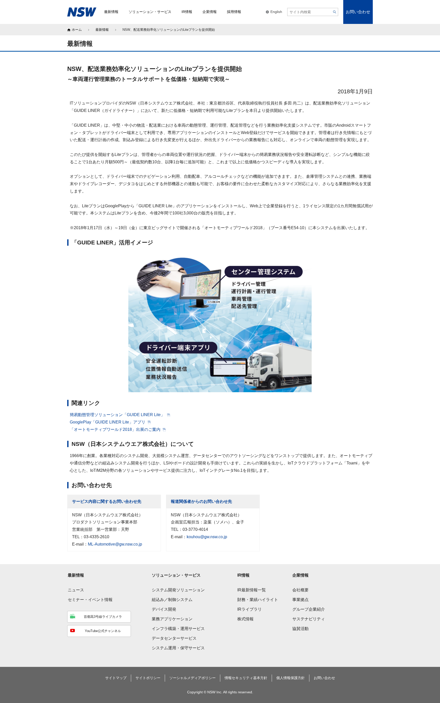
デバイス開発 (164, 609)
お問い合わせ (358, 12)
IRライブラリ (249, 609)
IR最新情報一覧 (251, 590)
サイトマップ (116, 678)
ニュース (76, 590)
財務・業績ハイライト (257, 599)
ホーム (77, 30)
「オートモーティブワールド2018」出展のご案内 (115, 429)
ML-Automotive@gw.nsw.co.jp (115, 544)
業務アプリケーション (172, 619)
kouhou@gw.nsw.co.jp (207, 537)
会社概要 (300, 590)
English (276, 12)
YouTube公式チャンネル (103, 631)
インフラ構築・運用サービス (178, 628)
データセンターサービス (174, 638)
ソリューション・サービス (176, 575)
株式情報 (245, 619)
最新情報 (102, 30)
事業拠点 (300, 599)
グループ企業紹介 (308, 609)
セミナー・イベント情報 (90, 599)
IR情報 (243, 575)
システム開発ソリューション (178, 590)
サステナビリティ (308, 619)
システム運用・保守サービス (178, 648)
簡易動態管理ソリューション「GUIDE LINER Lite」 (118, 415)
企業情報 (300, 575)
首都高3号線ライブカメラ (103, 617)
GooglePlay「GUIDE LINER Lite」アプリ (108, 422)
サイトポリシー (147, 678)
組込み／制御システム (172, 599)
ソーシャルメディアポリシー (192, 678)
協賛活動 (300, 628)
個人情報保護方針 (290, 678)
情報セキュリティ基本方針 (246, 678)
